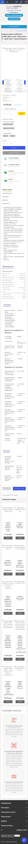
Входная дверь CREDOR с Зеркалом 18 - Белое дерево (20, 564)
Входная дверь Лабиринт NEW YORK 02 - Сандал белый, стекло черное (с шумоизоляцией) (9, 688)
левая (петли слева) (8, 124)
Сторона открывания (8, 121)
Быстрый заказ (14, 153)
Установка (5, 196)
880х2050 (12, 136)
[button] (14, 12)
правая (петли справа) (9, 128)
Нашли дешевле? (18, 104)
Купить (22, 113)
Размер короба (7, 133)
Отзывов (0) (5, 203)
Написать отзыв (19, 488)
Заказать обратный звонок (14, 15)
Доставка (11, 171)
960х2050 (6, 136)
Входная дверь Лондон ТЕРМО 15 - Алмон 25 (20, 685)
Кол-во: (5, 141)
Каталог (17, 835)
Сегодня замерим (13, 158)
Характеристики (7, 193)
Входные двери (4, 30)
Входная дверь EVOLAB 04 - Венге (20, 598)
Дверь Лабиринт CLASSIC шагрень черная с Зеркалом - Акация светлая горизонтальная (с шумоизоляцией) (21, 644)
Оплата (10, 179)
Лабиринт (12, 30)
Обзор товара (7, 189)
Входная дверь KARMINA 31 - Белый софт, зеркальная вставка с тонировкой (8, 601)
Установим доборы (14, 164)
